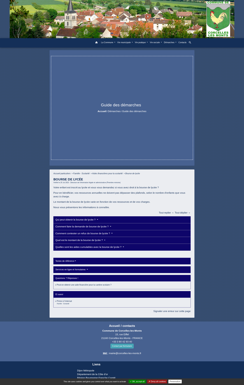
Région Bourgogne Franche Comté (96, 377)
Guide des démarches (134, 111)
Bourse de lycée (132, 173)
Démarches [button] (169, 42)
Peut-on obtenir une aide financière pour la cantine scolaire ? (84, 285)
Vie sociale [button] (155, 42)
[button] (96, 43)
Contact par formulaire (122, 346)
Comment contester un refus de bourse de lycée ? (83, 233)
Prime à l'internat (64, 301)
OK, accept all (138, 381)
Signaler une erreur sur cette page (172, 311)
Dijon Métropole (85, 370)
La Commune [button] (107, 42)
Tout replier (166, 212)
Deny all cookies (158, 381)
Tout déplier (183, 212)
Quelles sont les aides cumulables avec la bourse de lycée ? (88, 247)
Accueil (102, 111)
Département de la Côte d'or (92, 374)
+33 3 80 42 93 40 (122, 341)
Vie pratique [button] (140, 42)
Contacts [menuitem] (182, 42)
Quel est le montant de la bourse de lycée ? (79, 240)
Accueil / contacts (122, 325)
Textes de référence (64, 261)
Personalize (175, 381)
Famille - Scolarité (81, 173)
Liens (96, 364)
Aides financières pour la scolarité (107, 173)
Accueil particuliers (62, 173)
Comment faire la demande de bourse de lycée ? (82, 226)
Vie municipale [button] (124, 42)
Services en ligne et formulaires (70, 269)
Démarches (114, 111)
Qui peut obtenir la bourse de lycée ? (75, 219)
